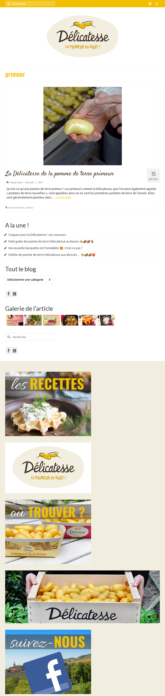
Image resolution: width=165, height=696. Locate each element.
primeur (29, 207)
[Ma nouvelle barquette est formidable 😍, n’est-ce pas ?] (51, 320)
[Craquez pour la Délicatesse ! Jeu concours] (14, 320)
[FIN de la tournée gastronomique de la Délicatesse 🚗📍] (87, 320)
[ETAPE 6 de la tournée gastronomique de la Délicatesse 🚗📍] (105, 320)
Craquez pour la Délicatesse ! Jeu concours (37, 235)
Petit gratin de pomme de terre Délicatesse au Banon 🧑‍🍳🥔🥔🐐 (51, 241)
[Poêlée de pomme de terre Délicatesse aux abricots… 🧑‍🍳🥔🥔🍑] (69, 320)
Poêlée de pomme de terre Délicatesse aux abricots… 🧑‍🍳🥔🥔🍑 (51, 254)
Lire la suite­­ (63, 197)
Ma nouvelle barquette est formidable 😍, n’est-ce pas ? (45, 248)
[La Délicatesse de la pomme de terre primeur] (82, 125)
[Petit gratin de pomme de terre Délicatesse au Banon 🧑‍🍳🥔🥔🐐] (32, 320)
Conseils (29, 182)
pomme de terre (16, 207)
